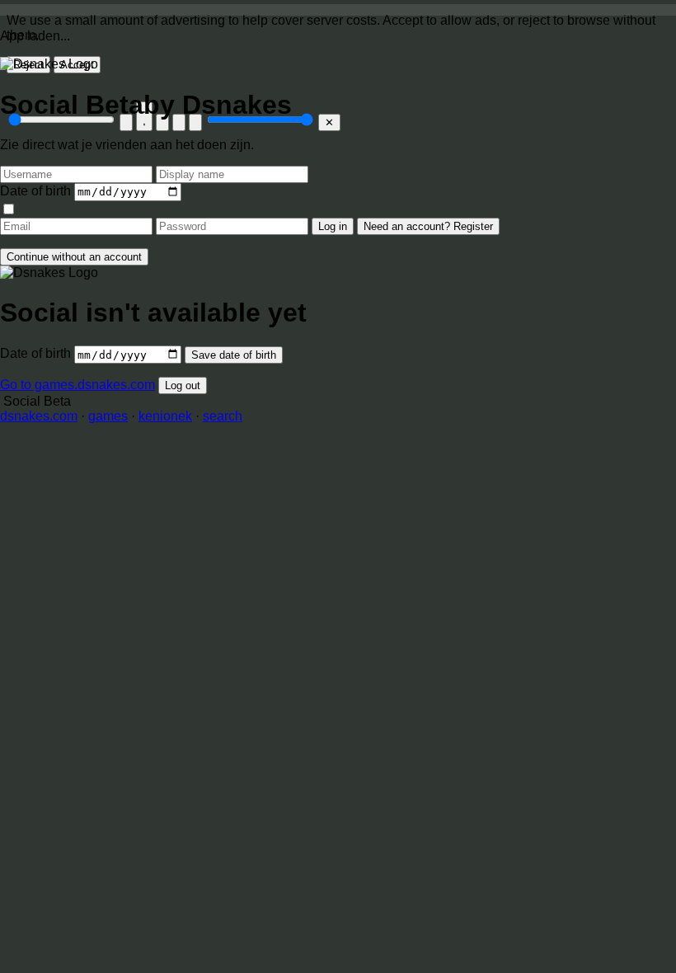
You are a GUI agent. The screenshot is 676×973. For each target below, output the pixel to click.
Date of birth (35, 191)
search (222, 416)
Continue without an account (74, 257)
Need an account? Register (428, 226)
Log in (332, 226)
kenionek (165, 416)
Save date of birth (233, 355)
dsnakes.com (38, 416)
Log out (182, 385)
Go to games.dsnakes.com (77, 385)
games (108, 416)
